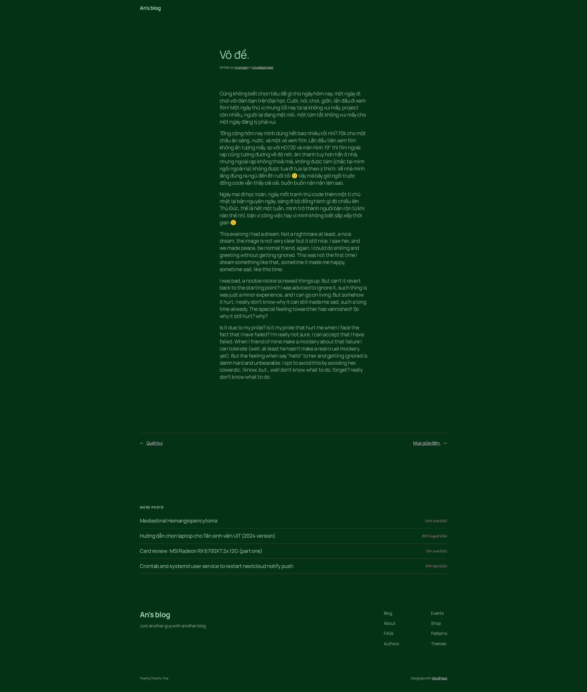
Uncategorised (262, 67)
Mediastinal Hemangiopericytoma (178, 521)
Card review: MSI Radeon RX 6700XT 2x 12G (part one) (201, 551)
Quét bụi (155, 443)
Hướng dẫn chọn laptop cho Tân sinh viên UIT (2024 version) (207, 536)
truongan (241, 67)
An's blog (150, 8)
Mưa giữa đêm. (426, 443)
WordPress (439, 678)
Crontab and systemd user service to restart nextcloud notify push (216, 566)
